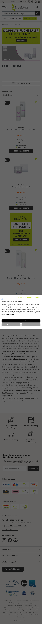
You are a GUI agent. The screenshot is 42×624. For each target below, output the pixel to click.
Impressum (37, 297)
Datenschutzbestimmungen (25, 297)
